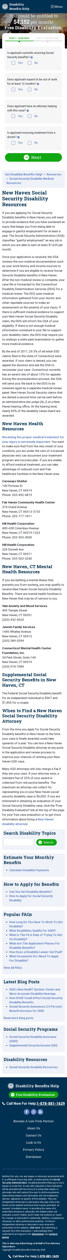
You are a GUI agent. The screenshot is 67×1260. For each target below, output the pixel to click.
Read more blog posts (18, 1018)
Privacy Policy (33, 1149)
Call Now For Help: (35, 1103)
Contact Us (33, 1135)
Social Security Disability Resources (33, 1067)
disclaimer (38, 1234)
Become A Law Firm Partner (33, 1121)
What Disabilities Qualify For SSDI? (32, 930)
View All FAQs (13, 967)
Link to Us (33, 1142)
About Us (33, 1128)
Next (36, 157)
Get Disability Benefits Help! (23, 174)
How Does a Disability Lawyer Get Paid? (36, 952)
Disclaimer (33, 1157)
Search (48, 842)
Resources (54, 174)
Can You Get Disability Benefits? (30, 891)
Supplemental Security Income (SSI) (33, 1045)
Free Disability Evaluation (35, 1095)
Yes (20, 63)
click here (34, 1227)
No (36, 63)
